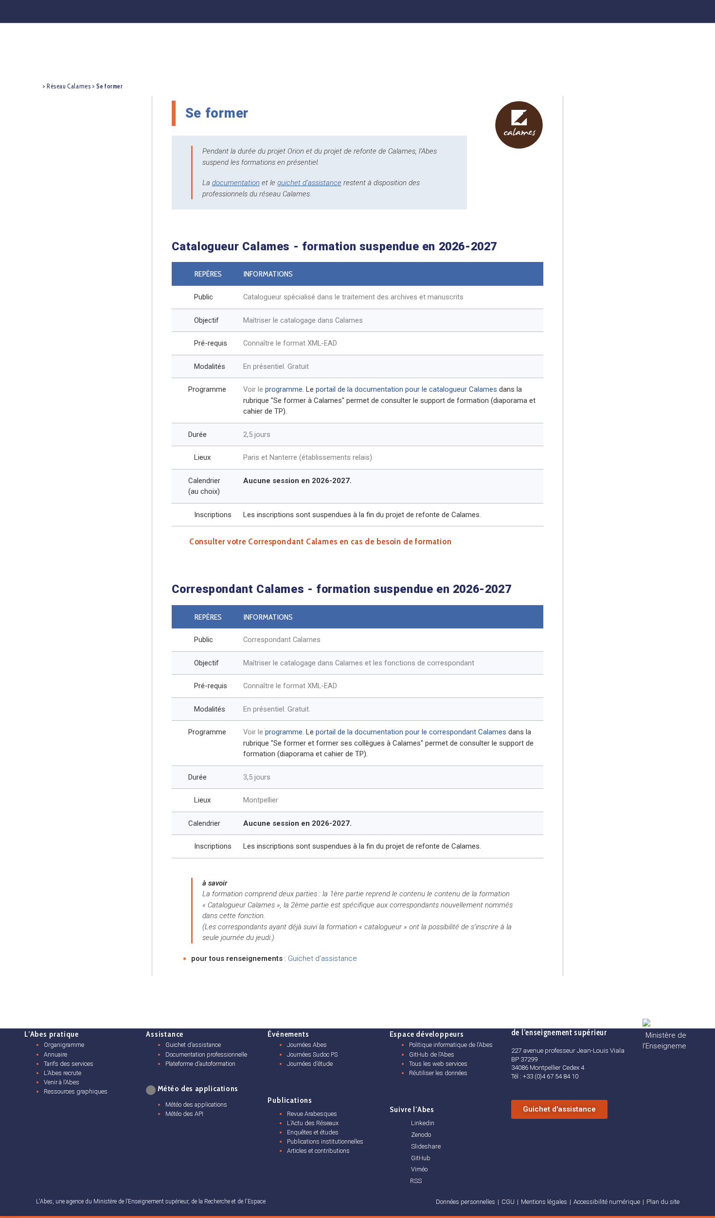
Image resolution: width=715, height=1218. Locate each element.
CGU (508, 1201)
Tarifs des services (68, 1063)
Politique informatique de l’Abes (451, 1044)
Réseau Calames (68, 86)
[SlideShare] (597, 10)
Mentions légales (544, 1201)
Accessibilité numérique (606, 1201)
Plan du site (662, 1201)
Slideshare (426, 1146)
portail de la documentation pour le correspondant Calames (411, 732)
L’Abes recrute (62, 1073)
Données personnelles (465, 1201)
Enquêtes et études (313, 1132)
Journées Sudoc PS (312, 1054)
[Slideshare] (403, 1146)
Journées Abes (307, 1044)
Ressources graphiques (75, 1091)
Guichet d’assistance (322, 958)
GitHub (420, 1158)
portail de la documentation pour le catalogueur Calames (406, 389)
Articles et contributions (318, 1150)
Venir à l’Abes (61, 1082)
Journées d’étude (310, 1063)
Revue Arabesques (312, 1113)
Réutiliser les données (438, 1073)
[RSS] (402, 1181)
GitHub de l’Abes (431, 1054)
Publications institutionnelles (325, 1141)
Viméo (419, 1169)
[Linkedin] (543, 10)
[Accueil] (33, 85)
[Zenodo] (570, 9)
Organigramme (64, 1044)
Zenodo (421, 1134)
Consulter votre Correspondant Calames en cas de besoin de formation (320, 541)
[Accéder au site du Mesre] (664, 1036)
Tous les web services (438, 1063)
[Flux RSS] (677, 9)
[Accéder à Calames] (519, 125)
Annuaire (55, 1054)
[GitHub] (624, 10)
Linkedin (422, 1123)
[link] (150, 1090)
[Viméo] (403, 1169)
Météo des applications (196, 1104)
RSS (416, 1180)
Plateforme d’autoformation (200, 1063)
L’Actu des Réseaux (313, 1123)
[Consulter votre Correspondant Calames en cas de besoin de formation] (177, 541)
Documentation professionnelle (206, 1054)
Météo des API (184, 1113)
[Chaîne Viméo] (651, 10)
